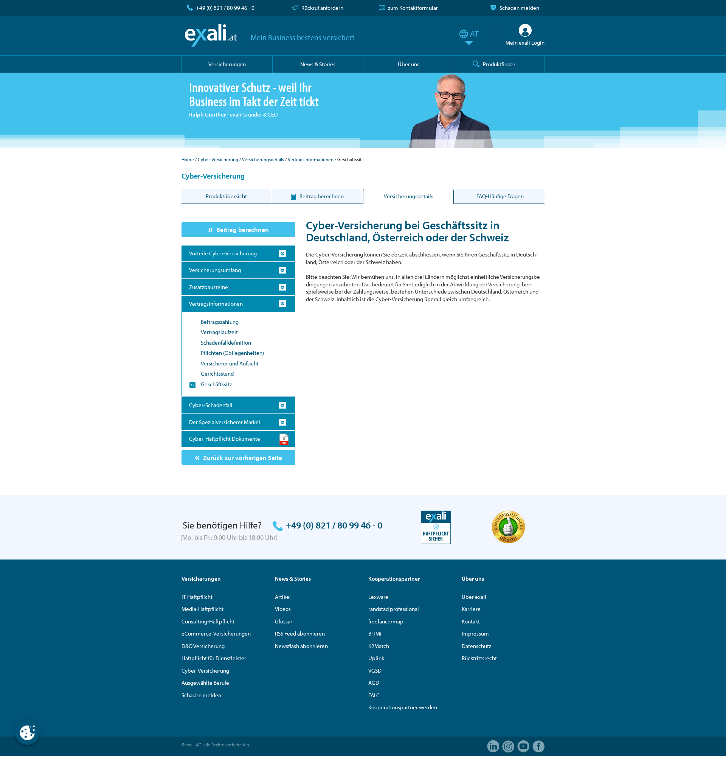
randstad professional (393, 608)
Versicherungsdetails (263, 159)
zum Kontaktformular (413, 7)
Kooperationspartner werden (402, 707)
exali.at (211, 35)
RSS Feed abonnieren (300, 633)
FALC (374, 695)
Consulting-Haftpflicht (208, 621)
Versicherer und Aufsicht (230, 363)
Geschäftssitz (216, 384)
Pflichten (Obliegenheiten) (232, 352)
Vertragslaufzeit (219, 332)
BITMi (375, 633)
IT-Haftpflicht (197, 596)
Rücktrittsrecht (479, 658)
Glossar (283, 621)
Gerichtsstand (217, 373)
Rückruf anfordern (322, 7)
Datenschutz (476, 646)
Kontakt (471, 621)
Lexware (378, 596)
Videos (283, 608)
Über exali (474, 596)
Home (188, 159)
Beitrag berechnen (242, 229)
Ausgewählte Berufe (205, 682)
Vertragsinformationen (311, 159)
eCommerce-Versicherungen (216, 633)
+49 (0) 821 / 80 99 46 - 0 (225, 7)
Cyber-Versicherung (218, 159)
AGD (373, 682)
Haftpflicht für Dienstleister (214, 658)
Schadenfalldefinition (226, 342)
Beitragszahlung (220, 321)
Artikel (283, 596)
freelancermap (385, 621)
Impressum (475, 633)
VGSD (375, 670)
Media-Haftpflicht (202, 608)
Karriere (471, 608)
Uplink (376, 658)
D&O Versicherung (203, 646)
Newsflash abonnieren (301, 646)
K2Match (378, 646)
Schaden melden (519, 7)
